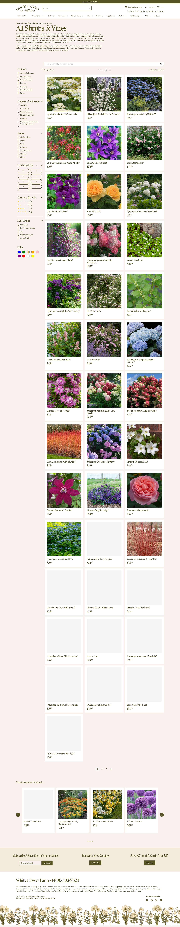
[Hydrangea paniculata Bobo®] (104, 684)
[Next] (162, 815)
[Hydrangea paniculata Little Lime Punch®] (104, 390)
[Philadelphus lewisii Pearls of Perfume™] (104, 94)
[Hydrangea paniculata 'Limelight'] (64, 733)
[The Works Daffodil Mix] (107, 804)
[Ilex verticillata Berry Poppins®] (104, 539)
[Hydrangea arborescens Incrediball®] (144, 191)
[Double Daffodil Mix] (38, 804)
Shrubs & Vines (37, 16)
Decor (98, 16)
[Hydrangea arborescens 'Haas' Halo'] (64, 94)
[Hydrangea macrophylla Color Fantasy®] (64, 291)
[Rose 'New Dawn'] (104, 291)
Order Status (159, 11)
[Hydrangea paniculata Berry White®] (144, 390)
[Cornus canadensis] (144, 240)
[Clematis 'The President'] (104, 143)
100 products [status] (49, 70)
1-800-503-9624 (65, 880)
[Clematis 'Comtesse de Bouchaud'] (64, 587)
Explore (35, 23)
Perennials (22, 16)
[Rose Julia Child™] (104, 191)
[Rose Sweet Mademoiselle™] (144, 490)
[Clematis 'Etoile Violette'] (64, 191)
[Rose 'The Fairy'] (104, 339)
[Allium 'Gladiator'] (141, 804)
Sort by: (155, 70)
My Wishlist (150, 11)
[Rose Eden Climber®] (144, 143)
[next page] (111, 769)
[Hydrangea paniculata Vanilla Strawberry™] (104, 240)
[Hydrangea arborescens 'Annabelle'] (144, 636)
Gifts (89, 16)
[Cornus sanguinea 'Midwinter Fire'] (64, 441)
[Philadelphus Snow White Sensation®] (64, 636)
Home (18, 23)
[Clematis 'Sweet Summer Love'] (64, 240)
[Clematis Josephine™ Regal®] (64, 390)
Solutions (62, 16)
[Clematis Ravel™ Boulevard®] (144, 587)
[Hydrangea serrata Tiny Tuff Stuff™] (144, 94)
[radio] (106, 70)
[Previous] (18, 815)
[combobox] (67, 8)
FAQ (156, 16)
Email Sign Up (140, 11)
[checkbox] (30, 73)
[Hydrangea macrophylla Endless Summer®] (144, 339)
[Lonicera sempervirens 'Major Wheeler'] (64, 143)
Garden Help (135, 16)
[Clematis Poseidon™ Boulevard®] (104, 587)
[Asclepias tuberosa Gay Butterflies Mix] (72, 804)
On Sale (122, 16)
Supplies (110, 16)
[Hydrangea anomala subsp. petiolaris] (64, 684)
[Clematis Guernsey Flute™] (144, 441)
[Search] (90, 8)
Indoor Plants (76, 16)
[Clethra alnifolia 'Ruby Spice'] (64, 339)
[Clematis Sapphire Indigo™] (104, 490)
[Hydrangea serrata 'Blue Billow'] (64, 539)
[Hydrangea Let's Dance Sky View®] (104, 441)
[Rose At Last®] (104, 636)
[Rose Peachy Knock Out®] (144, 684)
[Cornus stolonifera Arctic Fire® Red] (144, 539)
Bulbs (50, 16)
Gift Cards (130, 11)
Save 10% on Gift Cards (90, 2)
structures (58, 48)
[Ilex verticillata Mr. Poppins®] (144, 291)
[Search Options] (162, 64)
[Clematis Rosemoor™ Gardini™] (64, 490)
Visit (147, 16)
